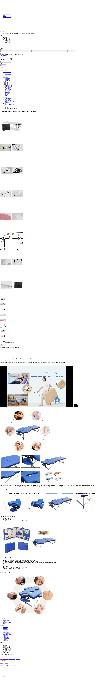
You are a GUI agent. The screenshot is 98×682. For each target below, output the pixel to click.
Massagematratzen (6, 637)
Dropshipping (5, 8)
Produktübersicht (6, 360)
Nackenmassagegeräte (7, 634)
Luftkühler (5, 630)
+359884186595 (6, 21)
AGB (4, 15)
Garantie (2, 345)
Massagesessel (5, 636)
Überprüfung (2, 69)
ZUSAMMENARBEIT (7, 99)
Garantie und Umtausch (7, 17)
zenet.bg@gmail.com (6, 24)
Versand (1, 349)
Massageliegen (5, 107)
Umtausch (2, 353)
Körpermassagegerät (6, 633)
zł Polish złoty (13, 54)
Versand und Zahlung (6, 14)
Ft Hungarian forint (7, 54)
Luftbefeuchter (5, 629)
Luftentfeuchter (5, 627)
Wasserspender (5, 640)
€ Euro (2, 54)
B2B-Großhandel (6, 7)
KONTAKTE (5, 103)
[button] (3, 31)
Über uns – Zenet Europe (7, 13)
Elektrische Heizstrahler (7, 631)
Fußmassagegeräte (6, 632)
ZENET (8, 341)
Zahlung (1, 356)
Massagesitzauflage (6, 638)
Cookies (4, 16)
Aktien (4, 623)
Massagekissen (5, 635)
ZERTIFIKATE (5, 12)
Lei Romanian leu (20, 54)
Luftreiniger (5, 628)
